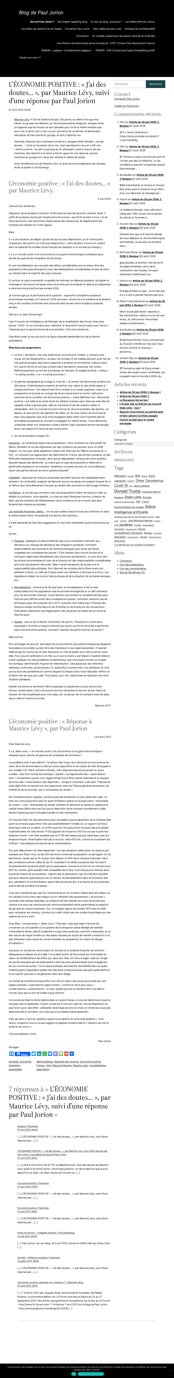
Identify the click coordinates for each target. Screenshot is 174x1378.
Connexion (126, 560)
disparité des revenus (66, 1061)
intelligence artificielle (131, 512)
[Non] (170, 1370)
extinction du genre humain (124, 502)
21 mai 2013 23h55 (27, 1236)
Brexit (152, 476)
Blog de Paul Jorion (41, 13)
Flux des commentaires (133, 568)
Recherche (155, 84)
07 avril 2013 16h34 (27, 1129)
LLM (116, 525)
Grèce (150, 506)
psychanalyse (148, 525)
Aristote (130, 476)
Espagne (118, 497)
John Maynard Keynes (59, 1065)
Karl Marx (157, 521)
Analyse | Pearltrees (27, 1126)
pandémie (126, 524)
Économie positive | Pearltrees (33, 1208)
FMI (138, 501)
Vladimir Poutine (155, 537)
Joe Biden (123, 521)
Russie (141, 529)
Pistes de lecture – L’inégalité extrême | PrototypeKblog (46, 1232)
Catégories (120, 439)
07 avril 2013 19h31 (27, 1158)
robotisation (119, 529)
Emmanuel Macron (151, 492)
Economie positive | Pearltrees (33, 1183)
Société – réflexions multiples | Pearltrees (38, 1257)
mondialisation (97, 1065)
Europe (147, 497)
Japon (116, 521)
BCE (137, 475)
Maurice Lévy (21, 119)
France (40, 1065)
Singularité (158, 533)
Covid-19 (121, 485)
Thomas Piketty (133, 537)
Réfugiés (148, 533)
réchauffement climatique (128, 532)
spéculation (43, 1069)
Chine (140, 480)
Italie (157, 517)
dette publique (44, 1061)
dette (131, 486)
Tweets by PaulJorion (126, 105)
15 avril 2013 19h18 (27, 1211)
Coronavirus (154, 481)
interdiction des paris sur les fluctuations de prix (134, 517)
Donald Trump (127, 491)
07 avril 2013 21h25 (27, 1186)
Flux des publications (132, 564)
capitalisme (120, 481)
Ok (74, 1374)
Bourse (144, 476)
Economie (25, 1061)
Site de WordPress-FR (132, 572)
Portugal (137, 525)
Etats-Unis (133, 497)
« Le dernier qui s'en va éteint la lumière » (134, 544)
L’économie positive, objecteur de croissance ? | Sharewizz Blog (50, 1282)
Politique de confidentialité (91, 1374)
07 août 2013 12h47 (27, 1285)
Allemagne (120, 475)
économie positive (90, 1061)
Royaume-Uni (131, 529)
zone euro (119, 540)
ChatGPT (130, 481)
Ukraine (143, 537)
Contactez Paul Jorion (127, 98)
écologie (13, 1061)
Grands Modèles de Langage (129, 507)
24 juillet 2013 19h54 (28, 1261)
